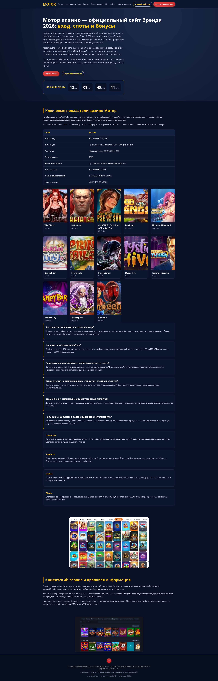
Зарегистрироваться (164, 4)
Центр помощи (124, 4)
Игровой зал (110, 4)
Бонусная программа (67, 4)
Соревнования (97, 4)
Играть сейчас (51, 73)
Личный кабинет (142, 4)
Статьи (86, 4)
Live (79, 4)
